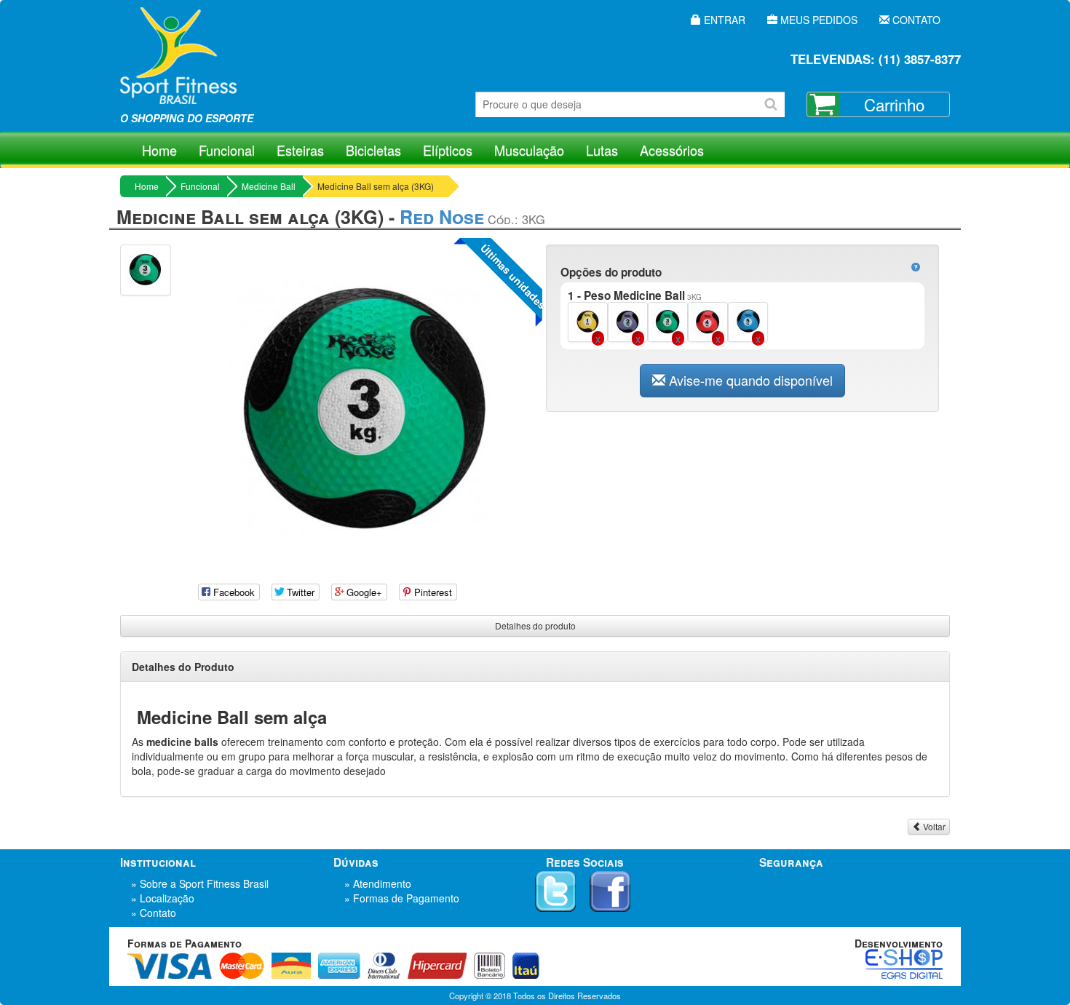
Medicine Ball (269, 186)
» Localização (162, 898)
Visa (169, 966)
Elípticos (447, 149)
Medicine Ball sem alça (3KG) (375, 186)
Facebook (610, 891)
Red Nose (442, 217)
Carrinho (894, 104)
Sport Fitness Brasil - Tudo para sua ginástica (178, 65)
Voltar (933, 826)
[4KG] (708, 320)
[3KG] (668, 320)
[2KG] (628, 320)
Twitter (555, 891)
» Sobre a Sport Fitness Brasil (200, 883)
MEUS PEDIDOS (817, 19)
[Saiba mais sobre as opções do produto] (915, 267)
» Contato (153, 912)
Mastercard (241, 966)
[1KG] (588, 320)
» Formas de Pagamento (401, 898)
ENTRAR (723, 19)
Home (159, 149)
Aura (291, 966)
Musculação (529, 149)
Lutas (602, 149)
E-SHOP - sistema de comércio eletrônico (904, 964)
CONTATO (914, 19)
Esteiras (300, 149)
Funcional (227, 149)
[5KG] (748, 320)
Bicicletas (373, 149)
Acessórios (672, 149)
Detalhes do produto (535, 625)
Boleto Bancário (489, 966)
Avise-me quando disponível (749, 379)
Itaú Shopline (525, 966)
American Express (339, 966)
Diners (384, 966)
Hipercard (437, 966)
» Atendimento (377, 883)
